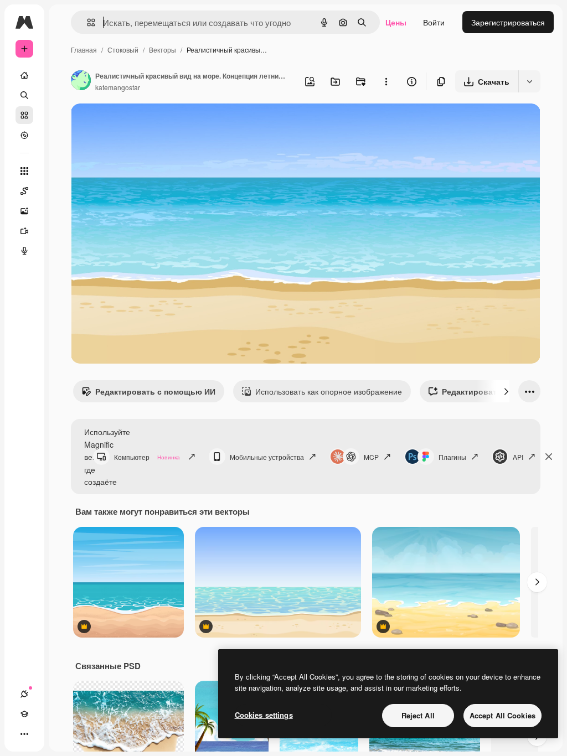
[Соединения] (24, 694)
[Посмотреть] (24, 135)
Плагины (452, 457)
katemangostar (117, 87)
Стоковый (122, 49)
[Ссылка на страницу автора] (81, 81)
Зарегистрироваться (508, 22)
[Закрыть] (548, 456)
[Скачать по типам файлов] (529, 81)
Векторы (162, 49)
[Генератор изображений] (24, 211)
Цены (395, 22)
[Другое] (24, 734)
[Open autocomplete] (86, 22)
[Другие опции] (386, 81)
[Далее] (506, 391)
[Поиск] (24, 95)
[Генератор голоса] (24, 251)
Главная (84, 49)
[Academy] (24, 714)
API (518, 457)
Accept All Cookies (502, 715)
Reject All (418, 715)
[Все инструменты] (24, 171)
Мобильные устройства (267, 457)
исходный (145, 125)
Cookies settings (264, 715)
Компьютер (147, 457)
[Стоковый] (24, 115)
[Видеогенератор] (24, 231)
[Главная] (24, 75)
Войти (434, 22)
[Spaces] (24, 191)
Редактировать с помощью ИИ (155, 391)
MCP (371, 457)
